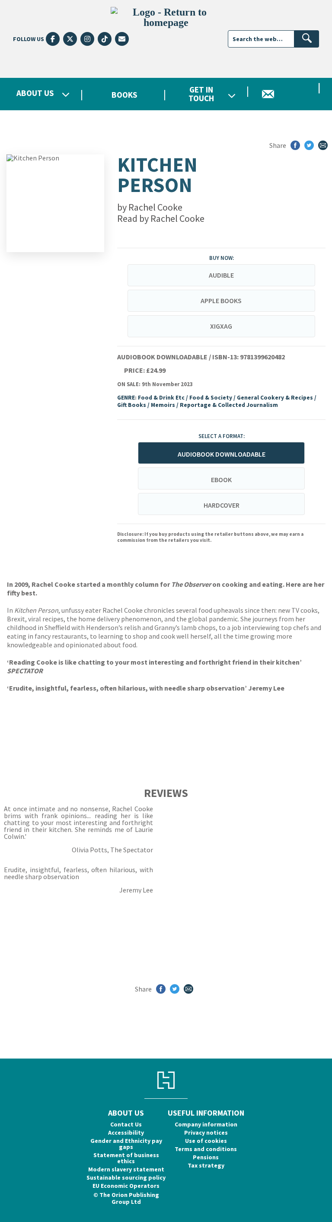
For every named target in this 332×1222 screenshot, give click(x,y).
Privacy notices (206, 1132)
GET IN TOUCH (201, 94)
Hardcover (221, 505)
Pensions (206, 1157)
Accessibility (126, 1132)
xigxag (221, 326)
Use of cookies (206, 1141)
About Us (35, 93)
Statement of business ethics (126, 1158)
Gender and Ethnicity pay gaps (126, 1144)
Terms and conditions (206, 1149)
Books (124, 95)
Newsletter (290, 94)
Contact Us (126, 1124)
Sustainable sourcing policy (126, 1177)
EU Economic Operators (126, 1186)
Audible (221, 275)
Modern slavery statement (126, 1169)
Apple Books (221, 300)
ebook (221, 479)
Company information (206, 1124)
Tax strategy (206, 1165)
